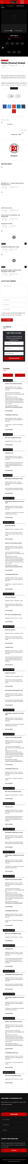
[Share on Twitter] (9, 106)
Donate (14, 1150)
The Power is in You (6, 208)
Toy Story (9, 124)
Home (2, 6)
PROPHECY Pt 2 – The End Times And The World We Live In (12, 183)
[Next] (20, 375)
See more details (9, 410)
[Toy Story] (3, 124)
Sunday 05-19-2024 (6, 223)
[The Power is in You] (14, 198)
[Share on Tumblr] (23, 106)
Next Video (24, 130)
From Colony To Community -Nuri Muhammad (10, 215)
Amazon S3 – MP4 (16, 134)
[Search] (26, 2)
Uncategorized (10, 6)
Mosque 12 (4, 65)
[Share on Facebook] (5, 106)
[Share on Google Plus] (14, 106)
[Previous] (8, 375)
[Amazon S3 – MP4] (24, 134)
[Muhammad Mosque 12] (14, 2)
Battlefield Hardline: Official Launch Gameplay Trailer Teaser (11, 270)
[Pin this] (14, 111)
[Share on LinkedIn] (19, 106)
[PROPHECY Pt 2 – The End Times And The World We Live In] (14, 174)
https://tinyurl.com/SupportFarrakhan (14, 407)
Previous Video (5, 120)
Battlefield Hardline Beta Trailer (10, 247)
